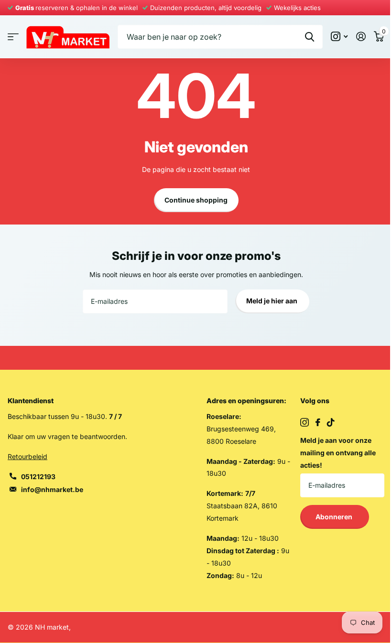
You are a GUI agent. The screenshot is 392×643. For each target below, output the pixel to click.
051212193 (38, 476)
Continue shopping (196, 200)
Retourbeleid (27, 456)
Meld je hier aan (272, 301)
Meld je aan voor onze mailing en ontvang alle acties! (338, 452)
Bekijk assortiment (13, 36)
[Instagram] (304, 422)
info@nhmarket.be (52, 489)
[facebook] (318, 422)
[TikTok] (331, 422)
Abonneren (335, 517)
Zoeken (309, 37)
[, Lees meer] (339, 36)
